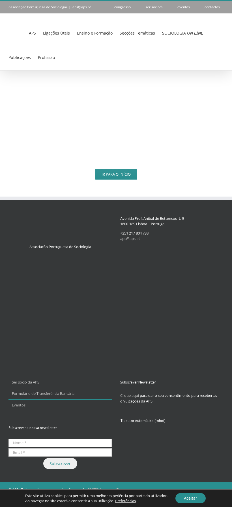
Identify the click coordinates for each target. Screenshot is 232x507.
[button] (77, 57)
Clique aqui (129, 395)
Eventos (18, 405)
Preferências (125, 500)
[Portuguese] (65, 57)
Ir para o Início (116, 174)
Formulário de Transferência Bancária (43, 393)
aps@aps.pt (81, 7)
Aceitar (190, 498)
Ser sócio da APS (25, 382)
